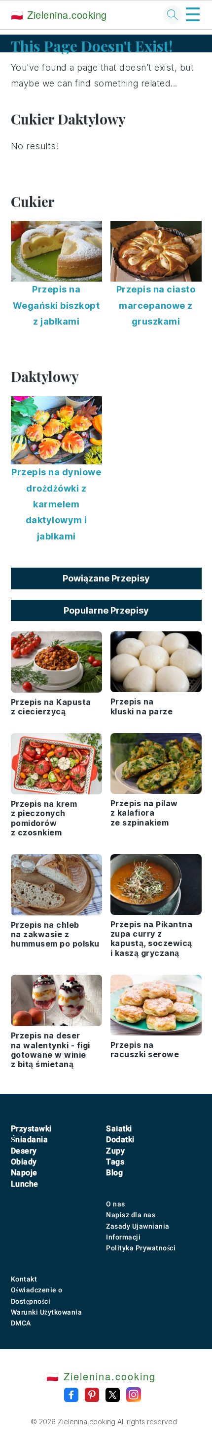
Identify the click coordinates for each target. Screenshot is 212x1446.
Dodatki (120, 1139)
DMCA (21, 1323)
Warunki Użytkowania (46, 1312)
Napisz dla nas (130, 1215)
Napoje (24, 1172)
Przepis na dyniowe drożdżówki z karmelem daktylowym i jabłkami (56, 504)
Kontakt (24, 1279)
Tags (115, 1161)
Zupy (115, 1151)
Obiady (24, 1161)
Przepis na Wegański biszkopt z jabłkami (56, 305)
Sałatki (119, 1128)
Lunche (24, 1184)
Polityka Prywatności (141, 1248)
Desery (24, 1151)
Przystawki (31, 1128)
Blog (114, 1172)
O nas (115, 1204)
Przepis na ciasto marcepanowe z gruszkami (156, 305)
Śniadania (29, 1139)
